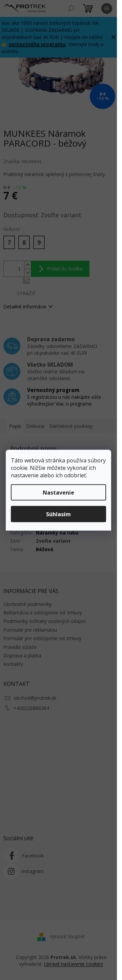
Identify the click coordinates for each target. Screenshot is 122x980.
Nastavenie (58, 492)
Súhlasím (58, 514)
